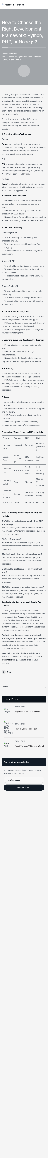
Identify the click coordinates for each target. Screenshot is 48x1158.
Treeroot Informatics (9, 54)
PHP (3, 164)
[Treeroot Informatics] (13, 4)
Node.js (5, 184)
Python (5, 144)
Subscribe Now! (23, 787)
